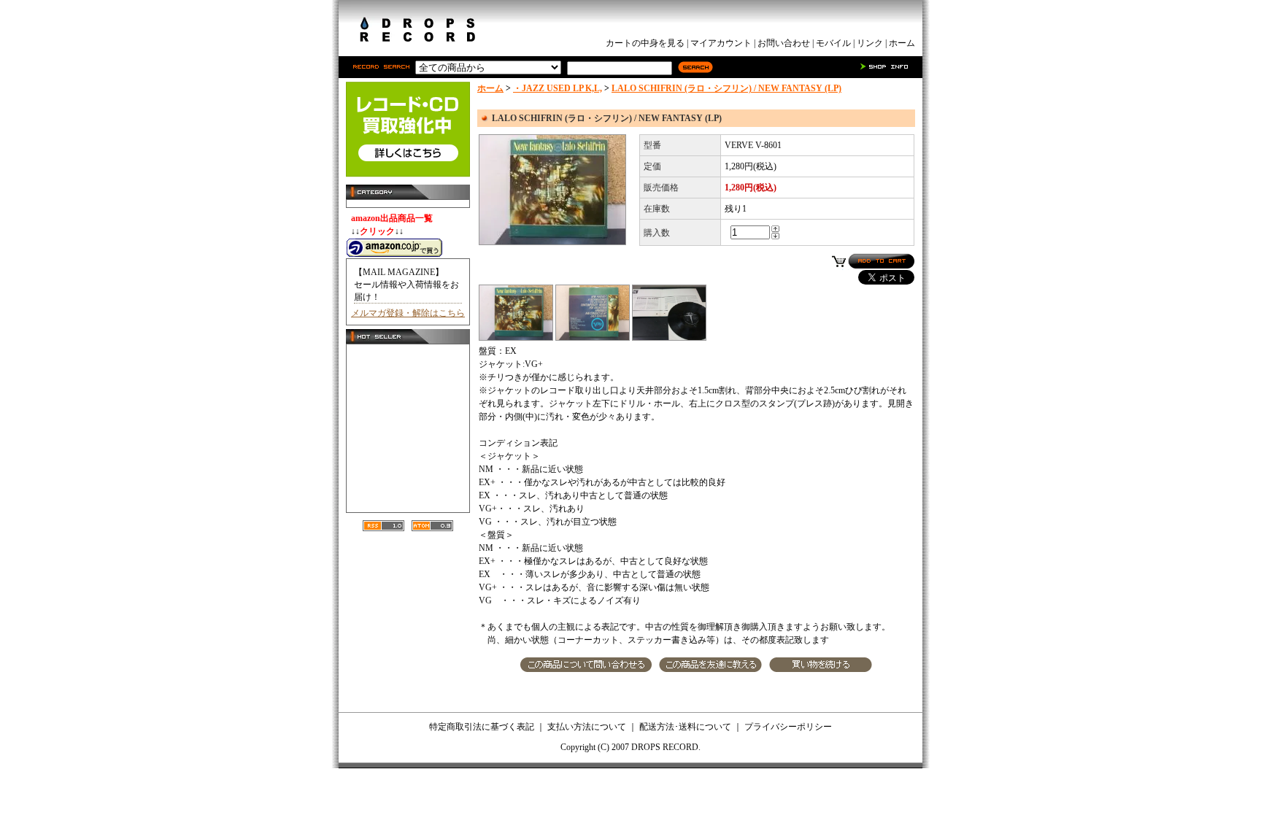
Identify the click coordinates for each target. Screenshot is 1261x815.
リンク (870, 43)
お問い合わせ (783, 43)
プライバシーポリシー (788, 727)
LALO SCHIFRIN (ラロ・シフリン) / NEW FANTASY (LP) (726, 88)
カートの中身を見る (645, 43)
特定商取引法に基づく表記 (481, 727)
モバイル (833, 43)
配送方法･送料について (685, 727)
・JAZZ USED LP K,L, (557, 88)
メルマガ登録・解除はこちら (408, 313)
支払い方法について (586, 727)
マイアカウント (721, 43)
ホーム (902, 43)
